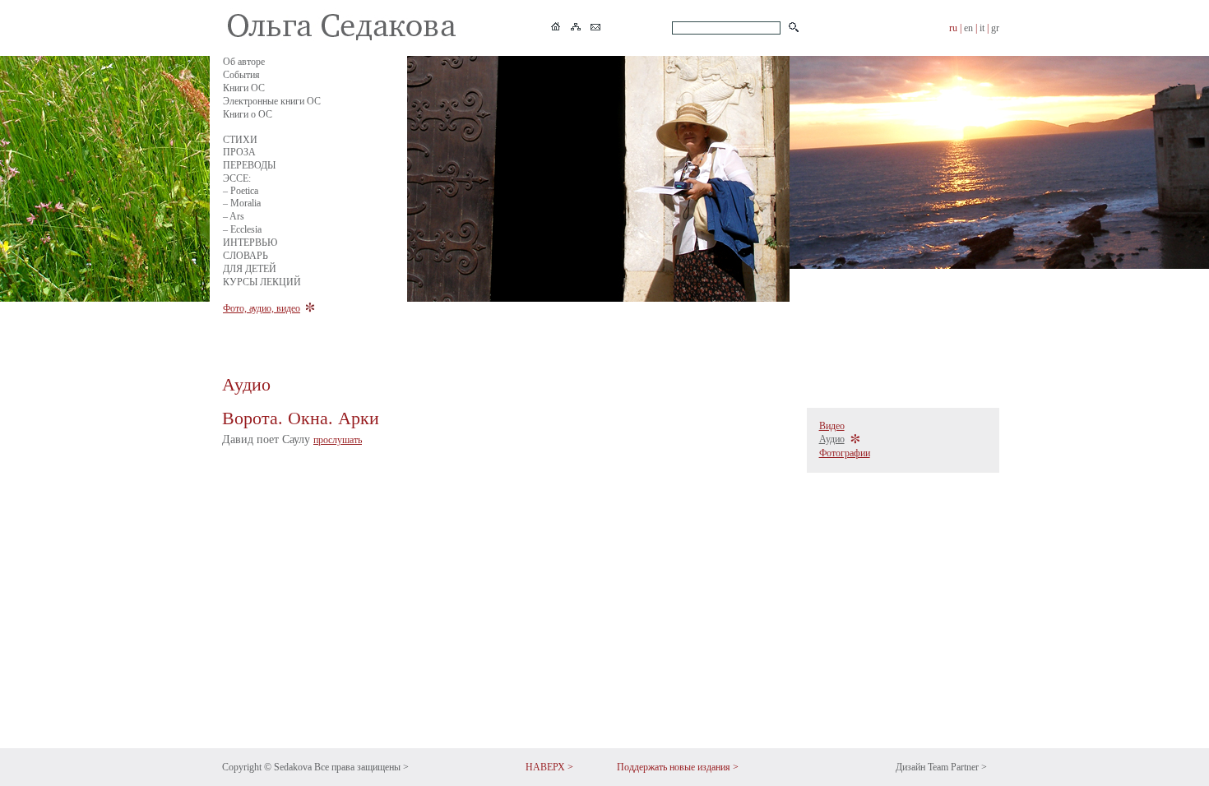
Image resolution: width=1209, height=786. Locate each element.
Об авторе (244, 61)
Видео (832, 426)
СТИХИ (240, 140)
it (982, 28)
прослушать (337, 440)
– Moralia (242, 203)
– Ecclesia (242, 229)
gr (995, 28)
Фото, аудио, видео (261, 308)
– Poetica (240, 190)
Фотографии (844, 453)
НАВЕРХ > (549, 767)
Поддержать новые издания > (678, 767)
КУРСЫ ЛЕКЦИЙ (262, 282)
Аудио (832, 439)
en (968, 28)
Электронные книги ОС (272, 101)
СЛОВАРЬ (245, 255)
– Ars (233, 216)
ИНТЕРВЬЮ (250, 242)
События (241, 75)
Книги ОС (244, 88)
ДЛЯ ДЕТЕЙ (249, 269)
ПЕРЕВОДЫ (249, 165)
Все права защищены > (361, 767)
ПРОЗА (239, 152)
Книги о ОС (247, 114)
